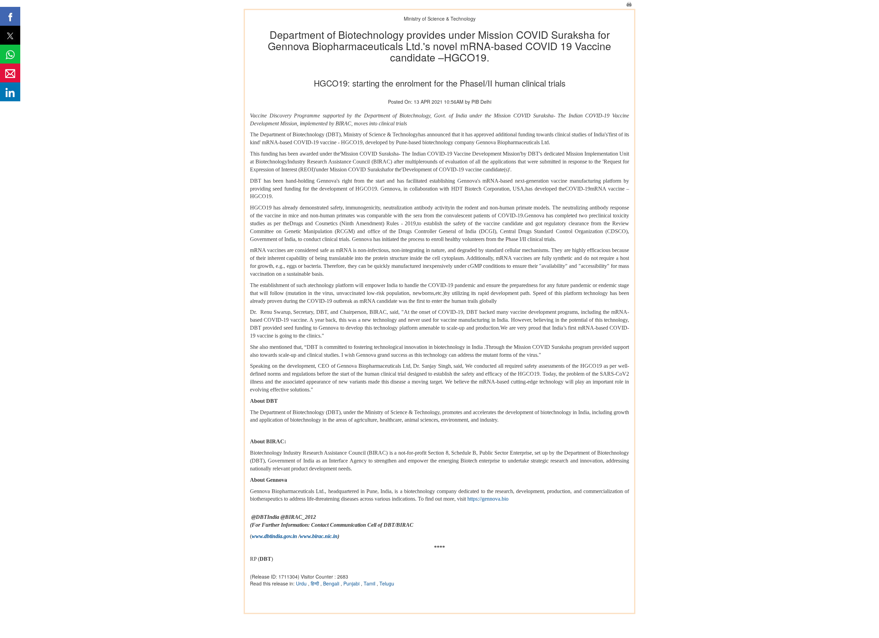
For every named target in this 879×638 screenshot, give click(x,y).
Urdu (302, 583)
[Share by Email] (10, 73)
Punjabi (352, 583)
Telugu (386, 583)
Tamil (370, 583)
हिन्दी (315, 583)
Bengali (332, 583)
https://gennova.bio (488, 499)
